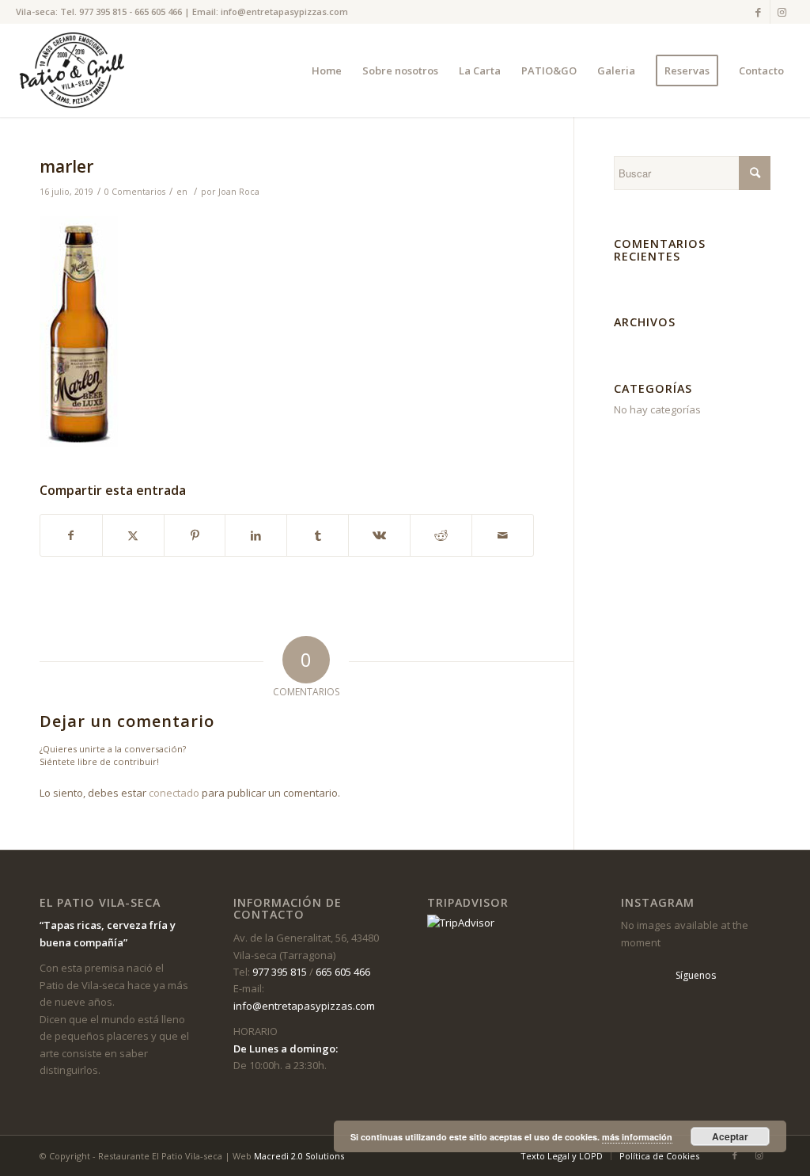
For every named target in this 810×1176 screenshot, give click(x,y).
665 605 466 (158, 11)
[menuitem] (326, 70)
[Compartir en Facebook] (71, 535)
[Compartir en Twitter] (133, 535)
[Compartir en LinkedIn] (255, 535)
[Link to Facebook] (758, 12)
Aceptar (730, 1136)
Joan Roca (238, 191)
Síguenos (696, 975)
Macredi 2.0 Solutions (299, 1156)
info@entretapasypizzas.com (284, 11)
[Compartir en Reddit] (441, 535)
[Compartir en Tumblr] (317, 535)
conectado (174, 793)
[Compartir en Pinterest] (195, 535)
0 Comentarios (134, 191)
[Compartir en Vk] (379, 535)
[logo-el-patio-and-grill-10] (75, 70)
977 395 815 (103, 11)
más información (637, 1137)
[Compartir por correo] (502, 535)
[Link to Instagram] (782, 12)
